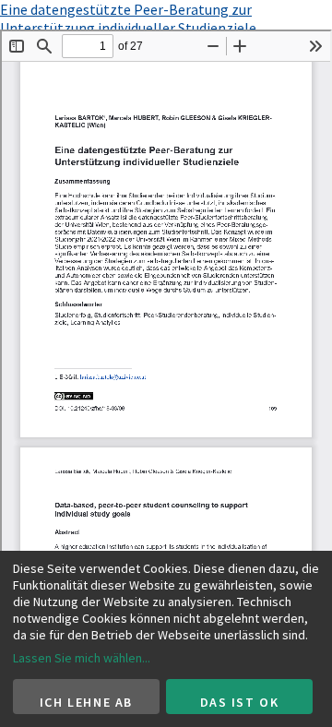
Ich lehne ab (86, 702)
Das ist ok (239, 702)
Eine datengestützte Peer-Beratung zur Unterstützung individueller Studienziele (128, 18)
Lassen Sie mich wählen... (81, 658)
